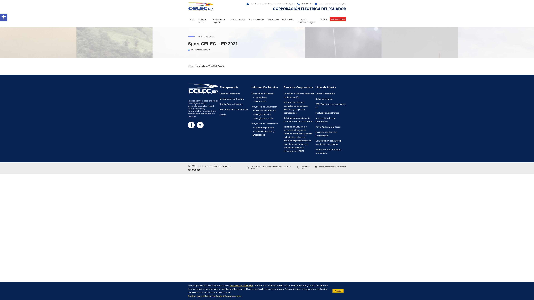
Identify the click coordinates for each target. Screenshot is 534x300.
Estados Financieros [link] (230, 93)
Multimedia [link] (288, 19)
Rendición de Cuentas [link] (231, 104)
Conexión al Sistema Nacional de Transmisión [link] (299, 95)
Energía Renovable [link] (263, 118)
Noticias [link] (210, 36)
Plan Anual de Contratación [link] (234, 109)
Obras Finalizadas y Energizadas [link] (263, 133)
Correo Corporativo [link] (325, 93)
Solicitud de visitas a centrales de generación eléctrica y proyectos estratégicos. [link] (296, 107)
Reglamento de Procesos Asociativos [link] (328, 151)
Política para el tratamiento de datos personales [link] (215, 296)
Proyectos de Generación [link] (264, 106)
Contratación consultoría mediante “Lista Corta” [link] (328, 143)
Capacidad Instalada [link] (262, 93)
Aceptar (338, 291)
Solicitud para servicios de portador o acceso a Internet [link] (298, 120)
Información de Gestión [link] (232, 99)
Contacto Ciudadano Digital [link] (306, 21)
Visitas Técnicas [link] (338, 19)
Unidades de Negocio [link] (218, 21)
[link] (3, 17)
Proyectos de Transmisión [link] (265, 123)
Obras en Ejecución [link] (264, 127)
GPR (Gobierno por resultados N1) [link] (331, 106)
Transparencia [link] (256, 19)
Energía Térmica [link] (262, 114)
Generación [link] (260, 101)
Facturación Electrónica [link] (327, 113)
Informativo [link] (273, 19)
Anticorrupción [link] (238, 19)
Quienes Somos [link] (202, 21)
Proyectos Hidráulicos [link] (265, 110)
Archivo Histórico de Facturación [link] (326, 120)
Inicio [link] (192, 19)
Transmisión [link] (260, 97)
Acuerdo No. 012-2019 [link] (241, 285)
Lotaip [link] (223, 114)
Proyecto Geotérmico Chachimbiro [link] (326, 134)
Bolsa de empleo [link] (324, 99)
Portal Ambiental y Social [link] (328, 127)
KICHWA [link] (323, 19)
